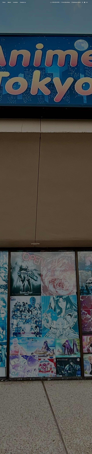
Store (4, 2)
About (9, 2)
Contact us (23, 2)
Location (15, 2)
